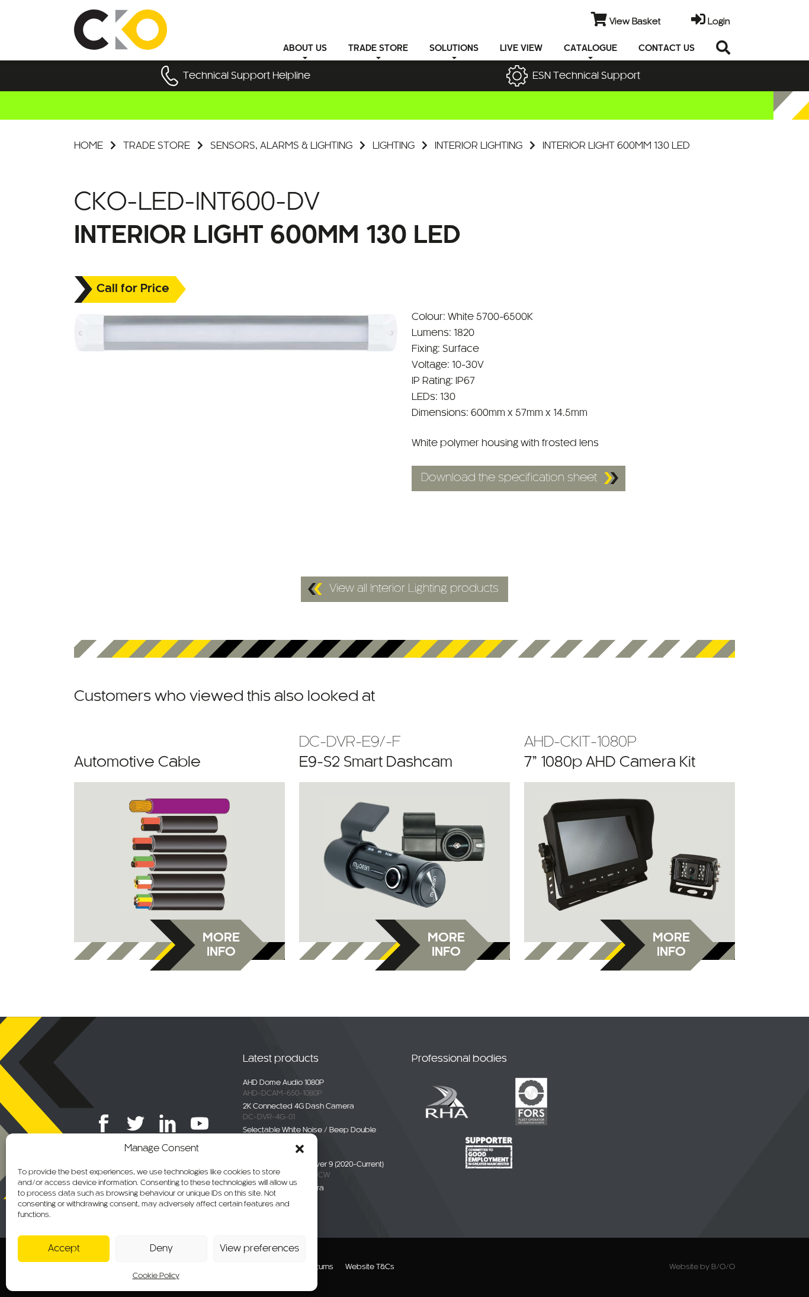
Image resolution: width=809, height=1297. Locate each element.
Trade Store (156, 145)
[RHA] (446, 1101)
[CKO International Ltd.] (145, 29)
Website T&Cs (369, 1267)
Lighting (394, 145)
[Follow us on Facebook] (104, 1123)
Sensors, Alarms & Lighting (281, 145)
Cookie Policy (156, 1276)
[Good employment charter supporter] (489, 1152)
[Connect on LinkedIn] (167, 1123)
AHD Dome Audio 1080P (283, 1083)
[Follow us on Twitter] (136, 1123)
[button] (300, 1149)
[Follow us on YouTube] (199, 1123)
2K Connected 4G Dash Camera (298, 1106)
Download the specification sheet (509, 478)
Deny (161, 1248)
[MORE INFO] (179, 854)
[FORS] (531, 1101)
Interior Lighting (478, 145)
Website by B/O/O (702, 1267)
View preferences (259, 1248)
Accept (64, 1248)
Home (88, 145)
